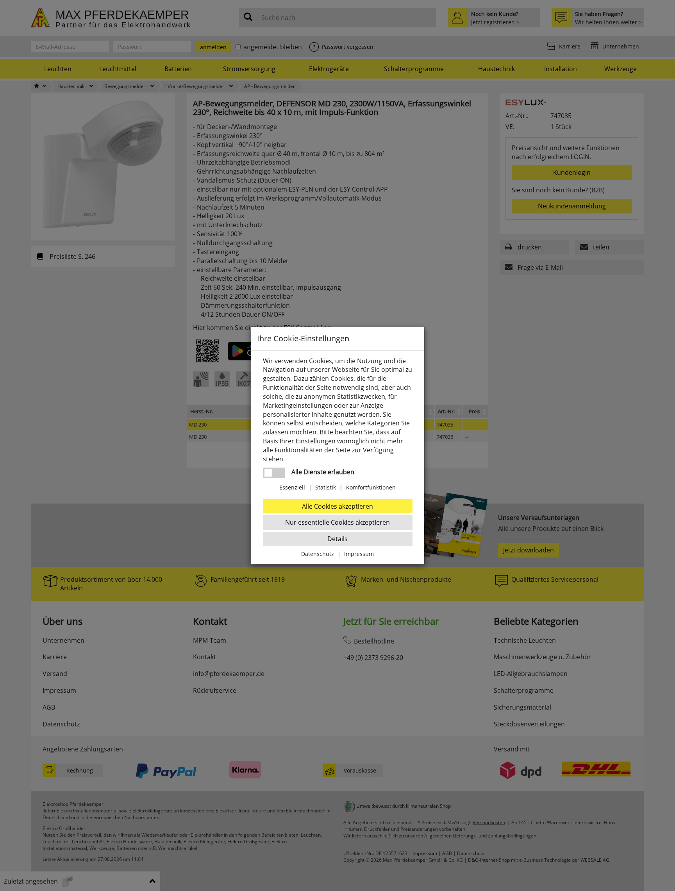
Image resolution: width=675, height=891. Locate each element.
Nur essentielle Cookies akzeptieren (337, 522)
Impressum (359, 554)
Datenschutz (317, 554)
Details (337, 538)
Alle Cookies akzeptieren (337, 506)
